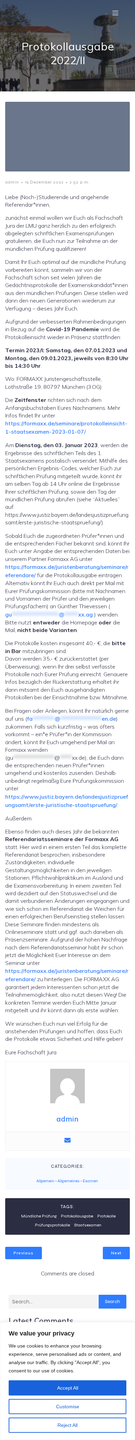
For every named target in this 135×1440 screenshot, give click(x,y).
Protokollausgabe (77, 1216)
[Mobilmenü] (115, 13)
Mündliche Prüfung (39, 1216)
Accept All (67, 1388)
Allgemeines (68, 1180)
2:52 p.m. (80, 182)
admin (12, 182)
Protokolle (106, 1216)
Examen (90, 1180)
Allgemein (45, 1180)
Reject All (67, 1425)
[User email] (67, 1141)
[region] (67, 1381)
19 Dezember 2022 (44, 182)
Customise (67, 1406)
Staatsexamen (87, 1225)
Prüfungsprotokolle (52, 1225)
